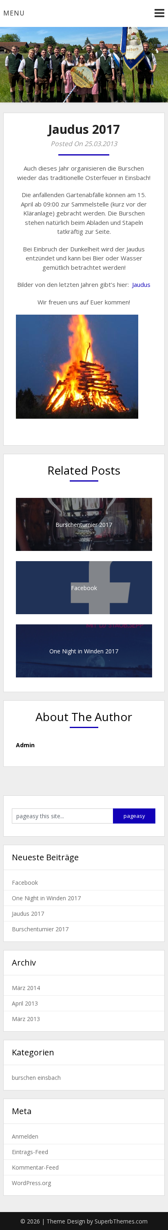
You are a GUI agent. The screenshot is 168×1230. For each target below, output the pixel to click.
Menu (14, 13)
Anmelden (25, 1136)
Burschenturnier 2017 (40, 929)
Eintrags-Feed (30, 1152)
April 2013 (25, 1003)
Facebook (25, 882)
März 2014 (26, 988)
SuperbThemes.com (121, 1221)
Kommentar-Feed (35, 1167)
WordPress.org (31, 1183)
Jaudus (141, 284)
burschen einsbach (36, 1077)
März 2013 (26, 1019)
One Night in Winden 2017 (46, 898)
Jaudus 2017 (28, 913)
